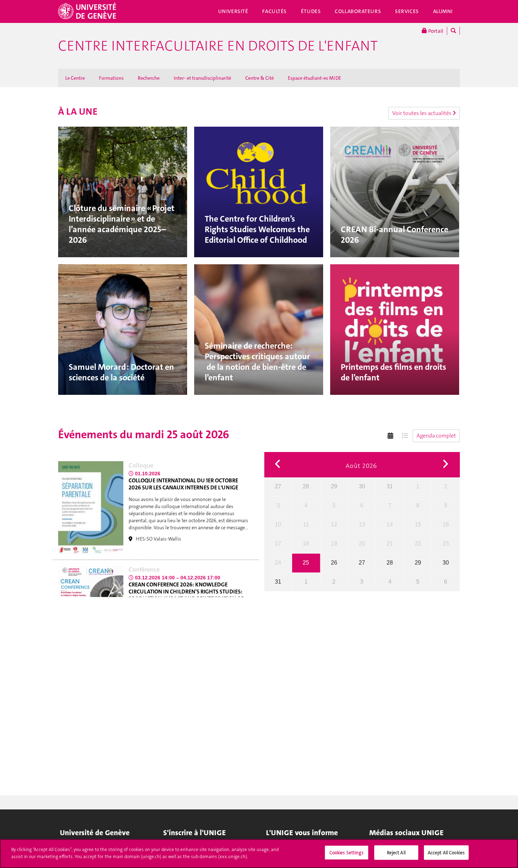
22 (418, 544)
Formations (111, 78)
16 (446, 525)
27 (278, 486)
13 (362, 525)
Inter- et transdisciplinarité (202, 78)
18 (306, 544)
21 (390, 544)
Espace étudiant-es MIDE (314, 78)
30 (362, 486)
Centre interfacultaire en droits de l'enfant (218, 46)
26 (334, 563)
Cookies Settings (346, 853)
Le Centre (75, 78)
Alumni (443, 11)
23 (446, 544)
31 (390, 486)
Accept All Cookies (446, 853)
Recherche (149, 78)
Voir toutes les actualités (422, 113)
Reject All (396, 853)
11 (306, 525)
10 (278, 525)
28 (306, 486)
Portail (435, 31)
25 (306, 563)
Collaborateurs (358, 11)
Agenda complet (436, 435)
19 (334, 544)
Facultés (274, 11)
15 (418, 525)
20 (362, 544)
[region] (259, 853)
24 (278, 563)
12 (334, 525)
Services (407, 11)
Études (311, 11)
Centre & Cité (259, 78)
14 (390, 525)
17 (278, 544)
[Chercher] (453, 31)
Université (233, 11)
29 (334, 486)
